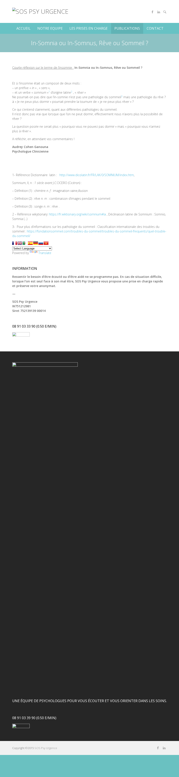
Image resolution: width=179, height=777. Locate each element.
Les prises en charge (88, 28)
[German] (35, 243)
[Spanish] (30, 243)
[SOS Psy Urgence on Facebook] (152, 12)
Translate (44, 253)
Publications (127, 28)
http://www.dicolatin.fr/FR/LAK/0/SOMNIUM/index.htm (96, 175)
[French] (14, 243)
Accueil (23, 28)
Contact (155, 28)
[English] (19, 243)
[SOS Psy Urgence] (40, 11)
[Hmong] (46, 243)
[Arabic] (25, 243)
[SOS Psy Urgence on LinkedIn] (158, 12)
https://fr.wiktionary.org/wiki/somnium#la (77, 214)
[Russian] (40, 243)
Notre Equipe (50, 28)
